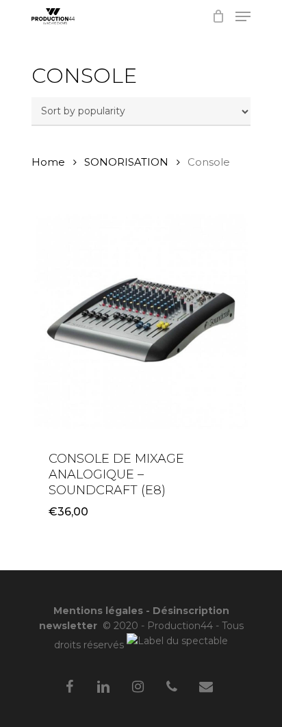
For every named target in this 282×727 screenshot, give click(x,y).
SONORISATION (126, 162)
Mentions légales (98, 610)
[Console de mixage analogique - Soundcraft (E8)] (141, 321)
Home (48, 162)
